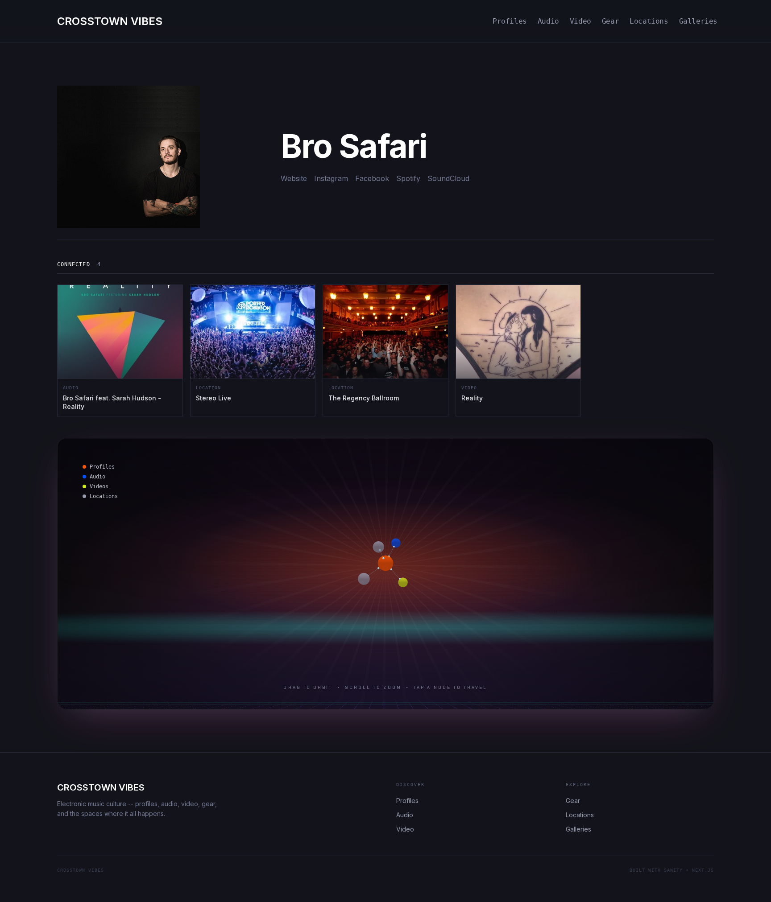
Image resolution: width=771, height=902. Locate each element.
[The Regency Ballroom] (385, 350)
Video (580, 21)
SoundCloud (448, 178)
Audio (548, 21)
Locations (649, 21)
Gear (610, 21)
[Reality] (518, 350)
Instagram (331, 178)
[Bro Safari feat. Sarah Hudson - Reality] (120, 350)
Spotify (408, 178)
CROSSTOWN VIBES (101, 787)
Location (208, 387)
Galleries (698, 21)
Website (294, 178)
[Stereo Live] (253, 350)
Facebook (372, 178)
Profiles (510, 21)
